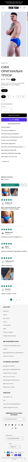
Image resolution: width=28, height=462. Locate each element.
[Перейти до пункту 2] (14, 192)
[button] (3, 7)
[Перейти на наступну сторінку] (20, 299)
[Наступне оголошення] (25, 2)
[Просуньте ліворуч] (10, 59)
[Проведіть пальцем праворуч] (17, 59)
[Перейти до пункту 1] (6, 192)
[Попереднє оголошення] (3, 2)
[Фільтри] (21, 185)
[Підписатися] (23, 419)
